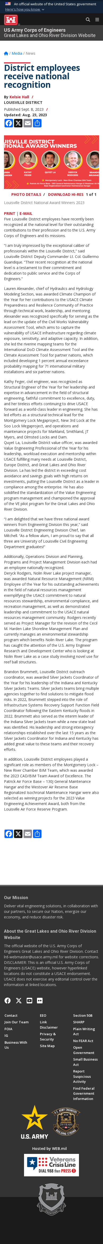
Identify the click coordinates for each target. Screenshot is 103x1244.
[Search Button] (86, 19)
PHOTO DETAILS (26, 194)
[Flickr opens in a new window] (40, 1000)
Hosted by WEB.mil (49, 1148)
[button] (25, 9)
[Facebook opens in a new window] (7, 1000)
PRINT (9, 213)
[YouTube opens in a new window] (29, 1000)
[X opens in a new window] (19, 1000)
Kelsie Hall (19, 96)
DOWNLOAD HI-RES (65, 194)
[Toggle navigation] (95, 19)
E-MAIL (26, 213)
